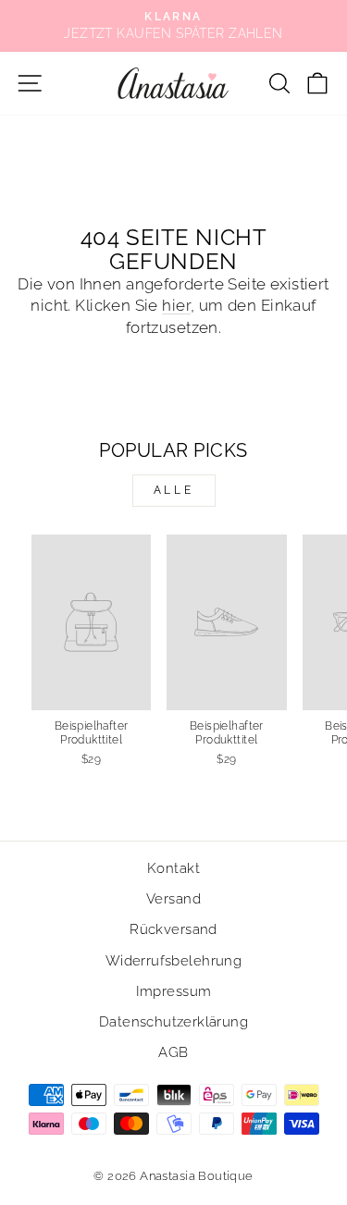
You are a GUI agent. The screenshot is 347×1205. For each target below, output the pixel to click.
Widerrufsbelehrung (173, 961)
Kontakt (173, 868)
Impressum (174, 991)
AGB (173, 1052)
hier (176, 305)
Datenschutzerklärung (173, 1022)
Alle (173, 490)
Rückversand (173, 929)
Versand (173, 899)
